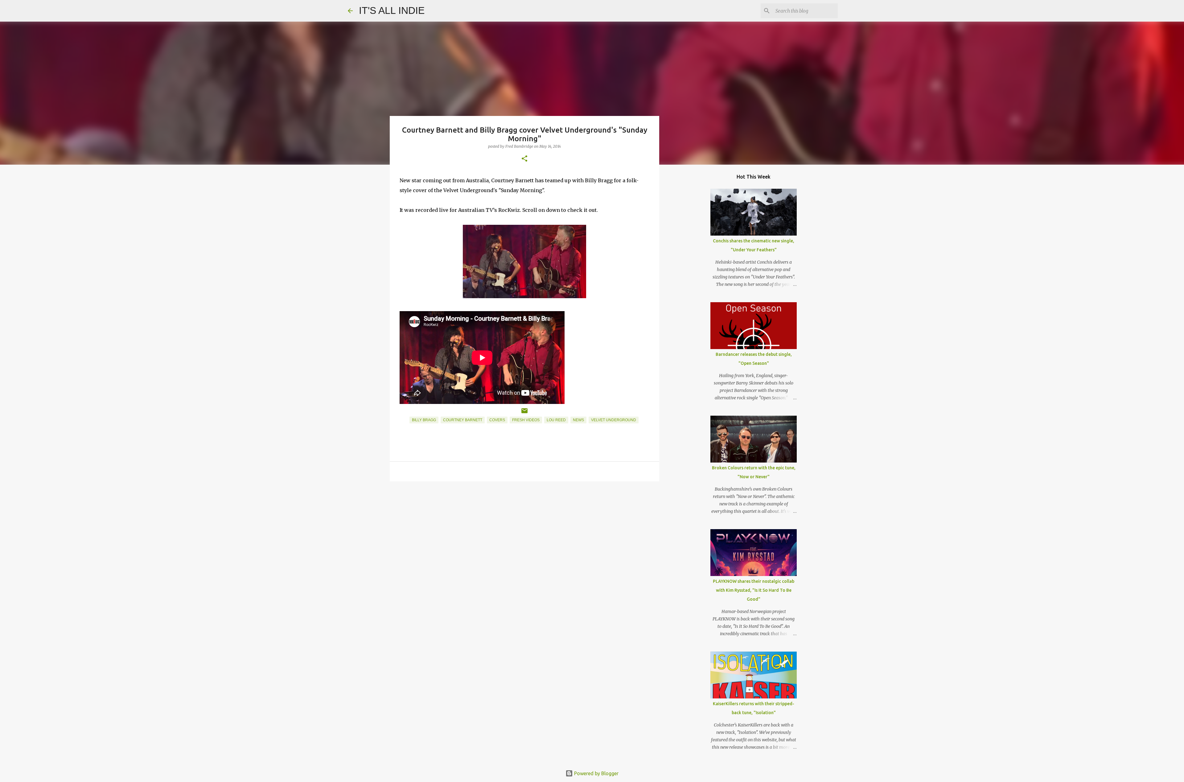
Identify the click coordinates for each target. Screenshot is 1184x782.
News (578, 420)
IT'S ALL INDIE (392, 10)
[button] (524, 159)
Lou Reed (556, 420)
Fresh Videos (526, 420)
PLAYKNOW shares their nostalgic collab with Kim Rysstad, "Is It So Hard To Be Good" (753, 590)
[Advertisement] (524, 534)
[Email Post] (524, 413)
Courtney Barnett (462, 420)
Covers (497, 420)
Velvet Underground (613, 420)
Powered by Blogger (596, 773)
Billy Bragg (424, 420)
